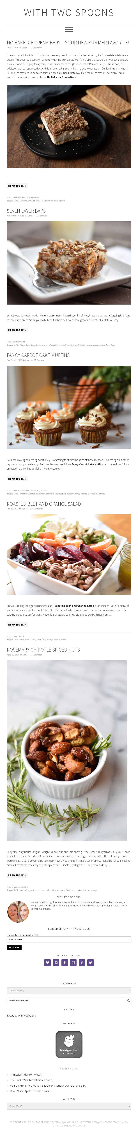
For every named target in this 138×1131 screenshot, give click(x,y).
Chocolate (53, 345)
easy (38, 201)
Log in (81, 1125)
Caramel (23, 201)
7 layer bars (25, 345)
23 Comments (36, 509)
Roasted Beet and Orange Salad (44, 504)
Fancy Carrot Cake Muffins (38, 355)
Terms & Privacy (93, 1122)
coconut (62, 345)
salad (63, 640)
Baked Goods (24, 490)
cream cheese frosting (56, 494)
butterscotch (42, 345)
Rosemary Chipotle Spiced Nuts (43, 649)
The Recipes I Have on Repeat (25, 1074)
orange (50, 640)
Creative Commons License (67, 1122)
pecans (62, 201)
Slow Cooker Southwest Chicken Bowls (31, 1080)
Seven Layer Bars (26, 211)
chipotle (50, 890)
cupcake (70, 494)
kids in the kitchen (89, 494)
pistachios (82, 890)
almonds (23, 890)
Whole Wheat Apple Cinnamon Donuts (30, 1091)
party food (65, 890)
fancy (77, 494)
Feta (43, 640)
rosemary (92, 890)
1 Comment (36, 48)
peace (89, 345)
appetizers (33, 890)
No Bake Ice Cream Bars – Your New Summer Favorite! (68, 42)
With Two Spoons (69, 12)
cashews (42, 890)
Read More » (17, 185)
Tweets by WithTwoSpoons (21, 1015)
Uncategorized (32, 197)
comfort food (73, 345)
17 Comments (40, 360)
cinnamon (40, 494)
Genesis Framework (64, 1125)
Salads (21, 636)
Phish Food (113, 64)
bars (33, 345)
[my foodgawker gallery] (69, 1060)
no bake (54, 201)
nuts (57, 890)
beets (22, 640)
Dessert (21, 197)
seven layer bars (107, 345)
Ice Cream (45, 201)
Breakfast (35, 490)
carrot (32, 494)
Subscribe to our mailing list (22, 935)
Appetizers (23, 887)
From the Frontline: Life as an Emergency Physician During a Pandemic (48, 1085)
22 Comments (42, 216)
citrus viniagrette (33, 640)
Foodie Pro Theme (115, 1122)
